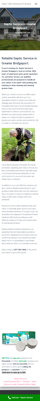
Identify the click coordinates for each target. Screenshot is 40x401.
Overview (26, 381)
